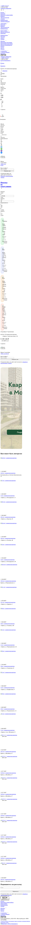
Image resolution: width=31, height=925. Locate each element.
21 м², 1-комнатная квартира (7, 645)
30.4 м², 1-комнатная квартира (8, 538)
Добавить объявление (6, 8)
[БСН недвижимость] (5, 4)
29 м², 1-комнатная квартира (7, 709)
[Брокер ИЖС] (3, 55)
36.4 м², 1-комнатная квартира (8, 879)
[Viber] (1, 151)
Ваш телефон (4, 168)
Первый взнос (3, 192)
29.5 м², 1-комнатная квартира (8, 517)
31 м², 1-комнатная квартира (7, 687)
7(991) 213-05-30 (5, 353)
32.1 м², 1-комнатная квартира (8, 602)
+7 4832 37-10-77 (5, 5)
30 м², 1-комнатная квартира (7, 666)
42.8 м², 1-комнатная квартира (8, 473)
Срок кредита (2, 198)
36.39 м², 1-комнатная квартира (8, 773)
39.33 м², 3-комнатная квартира (8, 581)
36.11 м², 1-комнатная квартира (8, 751)
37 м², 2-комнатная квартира (7, 495)
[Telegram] (1, 147)
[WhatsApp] (1, 149)
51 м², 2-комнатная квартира (7, 730)
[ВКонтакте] (1, 153)
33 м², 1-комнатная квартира (7, 559)
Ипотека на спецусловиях (6, 184)
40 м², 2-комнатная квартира (7, 623)
